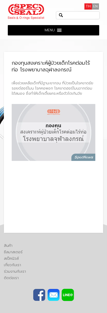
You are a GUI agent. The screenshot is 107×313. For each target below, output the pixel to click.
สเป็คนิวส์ (11, 258)
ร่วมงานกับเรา (15, 271)
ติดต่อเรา (11, 278)
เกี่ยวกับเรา (12, 265)
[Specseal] (26, 11)
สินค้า (8, 245)
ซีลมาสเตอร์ (13, 252)
